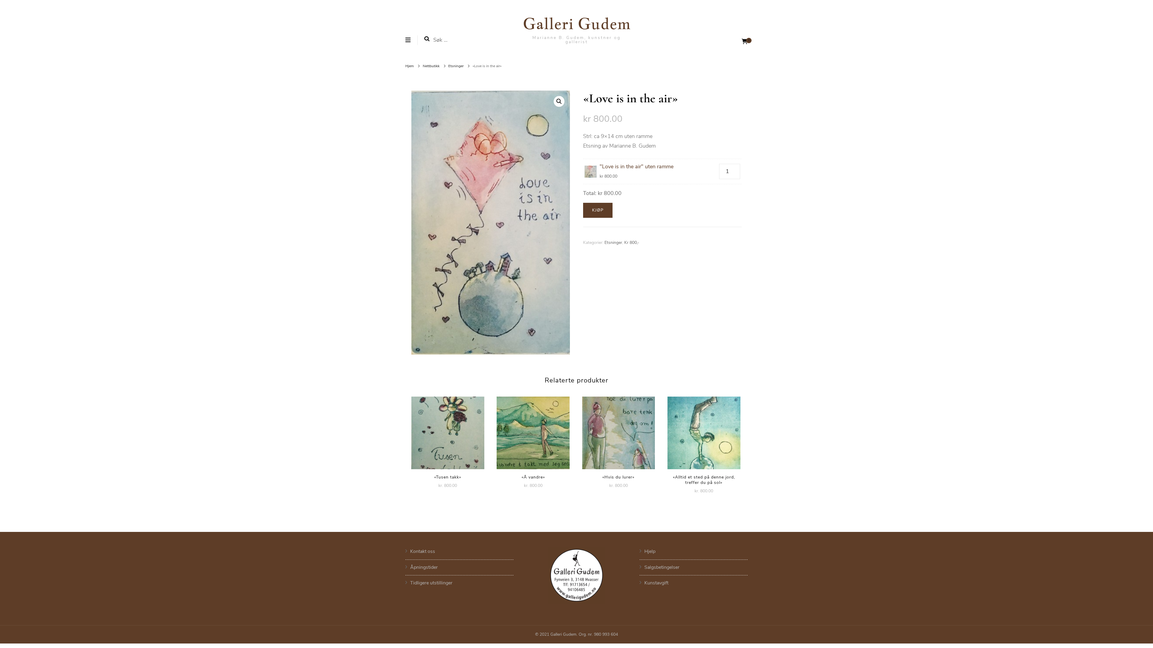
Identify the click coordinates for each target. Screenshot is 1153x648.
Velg (448, 431)
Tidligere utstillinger (431, 583)
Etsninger (613, 242)
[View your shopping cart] (745, 41)
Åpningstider (424, 567)
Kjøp (598, 210)
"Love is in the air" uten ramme (636, 166)
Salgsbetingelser (661, 567)
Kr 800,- (631, 242)
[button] (559, 101)
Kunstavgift (656, 583)
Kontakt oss (422, 551)
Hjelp (649, 551)
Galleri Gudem (577, 23)
